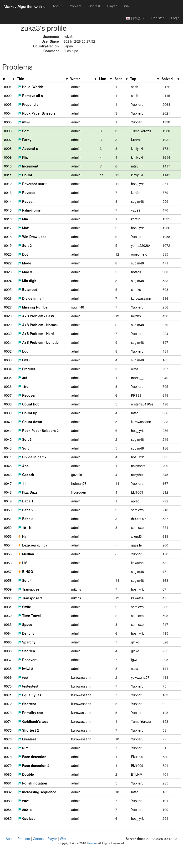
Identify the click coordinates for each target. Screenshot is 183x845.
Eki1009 (137, 492)
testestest (29, 686)
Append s (29, 148)
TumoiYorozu (141, 130)
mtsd (134, 166)
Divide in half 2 (33, 457)
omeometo (139, 254)
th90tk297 (138, 518)
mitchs (136, 316)
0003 (8, 104)
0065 (8, 642)
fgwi (134, 659)
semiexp (137, 509)
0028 (8, 316)
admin (76, 86)
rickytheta (138, 465)
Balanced (29, 289)
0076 (8, 739)
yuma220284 (141, 245)
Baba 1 (27, 501)
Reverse (28, 192)
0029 (8, 324)
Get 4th (27, 474)
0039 (8, 412)
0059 (8, 589)
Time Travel (31, 615)
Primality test (32, 712)
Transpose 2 (31, 598)
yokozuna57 (140, 677)
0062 (8, 615)
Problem (75, 6)
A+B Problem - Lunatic (40, 342)
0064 (8, 633)
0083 (8, 800)
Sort (25, 130)
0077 (8, 747)
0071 (8, 695)
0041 (8, 430)
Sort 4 (26, 580)
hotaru (136, 271)
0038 (8, 404)
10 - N (26, 527)
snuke (93, 843)
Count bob (30, 404)
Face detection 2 (35, 765)
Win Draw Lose (33, 236)
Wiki (127, 6)
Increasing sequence (38, 791)
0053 (8, 536)
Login (175, 17)
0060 (8, 598)
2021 (25, 800)
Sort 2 (26, 245)
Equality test (32, 695)
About (57, 6)
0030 (8, 333)
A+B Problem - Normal (39, 324)
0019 (8, 245)
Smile (26, 606)
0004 (8, 113)
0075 (8, 730)
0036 (8, 386)
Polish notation (34, 783)
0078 (8, 756)
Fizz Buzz (29, 492)
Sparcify (28, 642)
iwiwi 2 (27, 668)
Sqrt (25, 448)
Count (26, 174)
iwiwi (25, 122)
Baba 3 (27, 518)
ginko (135, 642)
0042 (8, 439)
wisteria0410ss (142, 404)
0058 (8, 580)
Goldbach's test (34, 721)
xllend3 (136, 536)
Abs (25, 465)
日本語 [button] (136, 17)
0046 (8, 474)
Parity (26, 139)
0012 (8, 183)
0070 (8, 686)
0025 (8, 289)
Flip (24, 157)
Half (25, 536)
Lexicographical (34, 545)
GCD (25, 360)
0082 (8, 791)
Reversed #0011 (34, 183)
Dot (24, 254)
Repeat (27, 201)
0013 (8, 192)
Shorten (28, 650)
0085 (8, 818)
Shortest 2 (30, 730)
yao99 (135, 210)
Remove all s (32, 95)
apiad (135, 501)
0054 (8, 545)
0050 (8, 509)
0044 (8, 457)
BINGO (27, 571)
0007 (8, 139)
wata (134, 368)
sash (134, 86)
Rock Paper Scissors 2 (40, 430)
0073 (8, 712)
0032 (8, 351)
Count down (31, 421)
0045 (8, 465)
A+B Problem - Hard (37, 333)
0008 (8, 148)
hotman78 (78, 483)
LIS (24, 562)
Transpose (30, 589)
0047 (8, 483)
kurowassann (141, 298)
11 (23, 483)
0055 (8, 554)
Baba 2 (27, 509)
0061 (8, 606)
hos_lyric (137, 183)
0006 (8, 130)
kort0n (136, 192)
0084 (8, 809)
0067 (8, 659)
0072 (8, 703)
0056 (8, 562)
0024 (8, 280)
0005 (8, 122)
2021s (26, 809)
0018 (8, 236)
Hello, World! (32, 86)
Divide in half (32, 298)
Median (27, 554)
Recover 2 (29, 659)
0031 (8, 342)
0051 (8, 518)
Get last (28, 818)
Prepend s (30, 104)
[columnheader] (9, 78)
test (24, 677)
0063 (8, 624)
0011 (8, 174)
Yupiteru (137, 104)
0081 (8, 783)
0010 (8, 166)
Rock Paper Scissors (38, 113)
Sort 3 (26, 439)
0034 (8, 368)
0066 (8, 650)
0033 (8, 360)
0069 (8, 677)
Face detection (33, 756)
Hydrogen (78, 492)
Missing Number (35, 307)
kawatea (137, 562)
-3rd (25, 386)
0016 (8, 219)
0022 (8, 263)
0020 (8, 254)
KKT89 (136, 395)
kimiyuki (137, 148)
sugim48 (137, 201)
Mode (26, 263)
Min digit (28, 280)
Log (25, 351)
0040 (8, 421)
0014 (8, 201)
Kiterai (136, 139)
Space (26, 624)
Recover (28, 395)
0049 (8, 501)
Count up (29, 412)
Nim (24, 747)
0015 (8, 210)
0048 (8, 492)
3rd (24, 377)
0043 (8, 448)
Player (112, 6)
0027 (8, 307)
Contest (94, 6)
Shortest (28, 703)
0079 (8, 765)
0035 (8, 377)
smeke (136, 289)
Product (28, 368)
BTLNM (136, 774)
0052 (8, 527)
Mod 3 (26, 271)
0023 (8, 271)
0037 (8, 395)
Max (25, 227)
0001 (8, 86)
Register (157, 17)
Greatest (28, 739)
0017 (8, 227)
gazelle (76, 474)
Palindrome (31, 210)
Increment (29, 166)
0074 (8, 721)
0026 (8, 298)
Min (24, 219)
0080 (8, 774)
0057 (8, 571)
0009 (8, 157)
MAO (25, 6)
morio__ (137, 377)
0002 (8, 95)
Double (27, 774)
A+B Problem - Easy (37, 316)
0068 (8, 668)
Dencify (28, 633)
